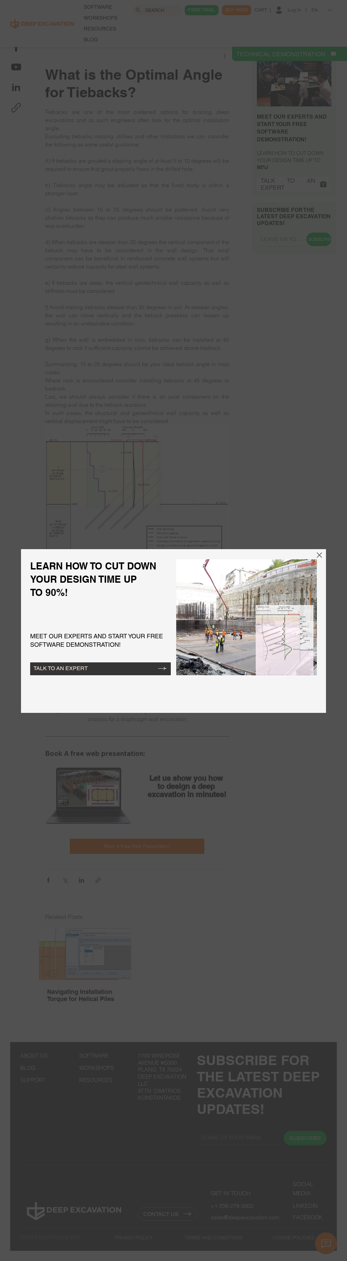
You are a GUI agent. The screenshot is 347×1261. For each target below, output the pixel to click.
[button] (319, 555)
